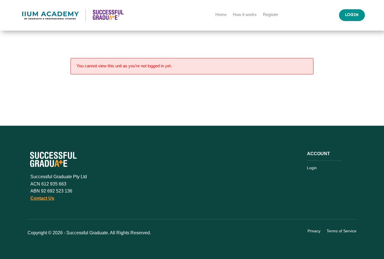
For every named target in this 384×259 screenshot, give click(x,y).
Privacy (314, 231)
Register (270, 15)
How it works (245, 15)
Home (221, 15)
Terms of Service (341, 231)
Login (352, 15)
